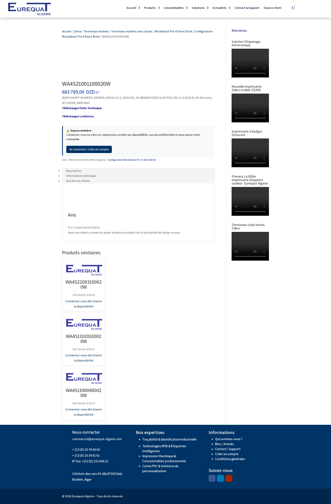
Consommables (174, 8)
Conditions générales (230, 459)
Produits (150, 8)
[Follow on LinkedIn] (220, 478)
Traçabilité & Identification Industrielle (169, 439)
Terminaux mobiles (96, 31)
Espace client (273, 8)
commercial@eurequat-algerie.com (97, 439)
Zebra (77, 31)
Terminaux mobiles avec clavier (131, 31)
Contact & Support (247, 8)
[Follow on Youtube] (228, 478)
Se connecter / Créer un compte (89, 149)
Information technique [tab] (81, 176)
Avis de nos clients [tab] (78, 181)
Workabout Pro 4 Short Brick (173, 31)
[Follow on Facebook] (212, 478)
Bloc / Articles (224, 444)
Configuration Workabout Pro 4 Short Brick (131, 159)
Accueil (131, 8)
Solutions (198, 8)
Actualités (219, 8)
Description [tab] (73, 171)
